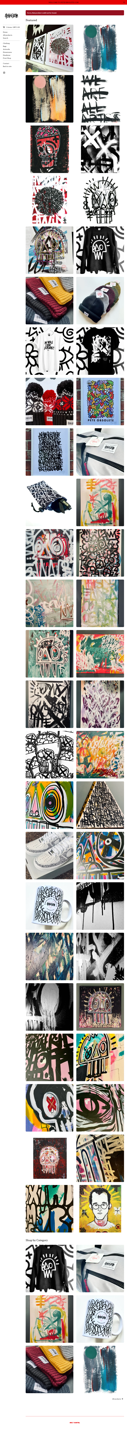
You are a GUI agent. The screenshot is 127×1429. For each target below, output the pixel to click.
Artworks (6, 49)
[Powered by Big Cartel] (75, 1422)
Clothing (6, 43)
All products (7, 35)
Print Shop (7, 58)
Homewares (7, 52)
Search (5, 38)
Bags (4, 46)
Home (5, 32)
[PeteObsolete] (11, 16)
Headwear (6, 55)
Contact (6, 63)
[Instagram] (4, 72)
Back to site (7, 66)
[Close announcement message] (124, 2)
